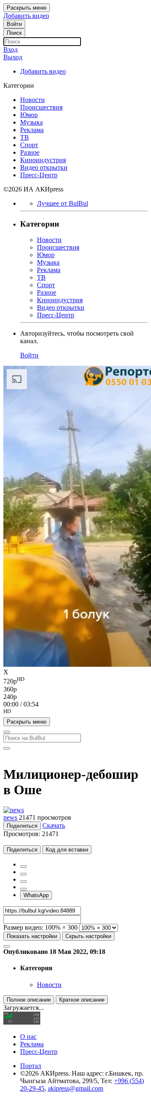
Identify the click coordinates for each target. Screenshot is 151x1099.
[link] (14, 24)
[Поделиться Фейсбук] (23, 866)
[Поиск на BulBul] (6, 732)
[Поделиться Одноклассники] (23, 881)
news (10, 817)
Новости (49, 984)
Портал (30, 1065)
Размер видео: (23, 927)
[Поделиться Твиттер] (23, 874)
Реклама (32, 1044)
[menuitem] (75, 680)
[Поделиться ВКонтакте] (23, 889)
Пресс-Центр (38, 1051)
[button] (75, 712)
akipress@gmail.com (75, 1088)
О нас (28, 1036)
